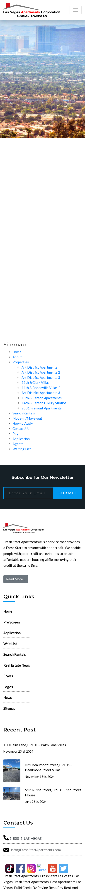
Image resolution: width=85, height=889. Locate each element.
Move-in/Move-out (27, 418)
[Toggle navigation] (76, 10)
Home (16, 352)
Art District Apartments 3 (41, 377)
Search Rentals (23, 413)
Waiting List (21, 449)
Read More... (15, 579)
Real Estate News (16, 665)
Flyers (8, 676)
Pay (15, 433)
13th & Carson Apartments (42, 398)
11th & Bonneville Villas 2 (41, 388)
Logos (8, 687)
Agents (17, 444)
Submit (68, 493)
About (17, 357)
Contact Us (20, 428)
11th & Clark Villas (35, 382)
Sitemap (9, 708)
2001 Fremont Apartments (42, 408)
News (7, 697)
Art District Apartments (39, 367)
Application (21, 439)
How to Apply (22, 423)
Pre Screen (11, 622)
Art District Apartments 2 (41, 372)
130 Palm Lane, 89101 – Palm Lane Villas (34, 745)
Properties (20, 362)
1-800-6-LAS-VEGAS (26, 838)
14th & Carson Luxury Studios (44, 403)
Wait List (10, 644)
